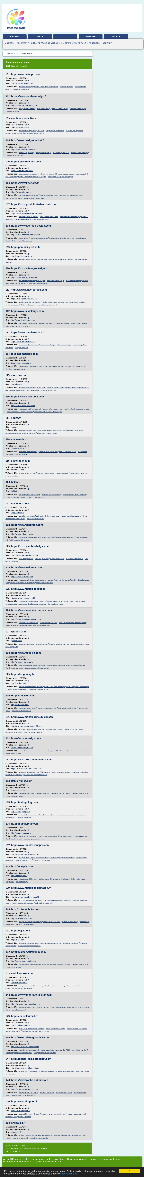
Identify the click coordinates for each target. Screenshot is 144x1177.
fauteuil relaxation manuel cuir (29, 1050)
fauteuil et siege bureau (27, 516)
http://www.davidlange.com (27, 311)
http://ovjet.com (20, 930)
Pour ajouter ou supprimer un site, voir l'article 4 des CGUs (32, 1161)
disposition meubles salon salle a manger (33, 430)
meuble (116, 37)
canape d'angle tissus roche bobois (23, 1095)
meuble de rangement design (65, 323)
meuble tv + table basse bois (28, 195)
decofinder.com (20, 460)
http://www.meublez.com (26, 652)
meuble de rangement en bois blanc (53, 1114)
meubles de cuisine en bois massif (71, 195)
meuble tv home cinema (14, 1138)
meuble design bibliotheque (28, 879)
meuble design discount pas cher (21, 390)
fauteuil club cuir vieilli (19, 1010)
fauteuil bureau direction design (37, 283)
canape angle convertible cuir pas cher (19, 1053)
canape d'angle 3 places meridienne (62, 857)
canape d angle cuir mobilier (48, 836)
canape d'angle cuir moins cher (33, 839)
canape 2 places (19, 369)
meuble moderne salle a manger (22, 903)
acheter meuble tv (41, 259)
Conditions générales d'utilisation (47, 1159)
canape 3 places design (60, 109)
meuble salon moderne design (54, 687)
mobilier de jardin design (70, 922)
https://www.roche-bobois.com (29, 1080)
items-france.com (21, 781)
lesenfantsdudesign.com (26, 738)
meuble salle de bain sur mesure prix (60, 176)
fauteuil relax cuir (35, 1071)
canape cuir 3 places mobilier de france (32, 601)
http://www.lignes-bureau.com (29, 289)
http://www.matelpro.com (26, 74)
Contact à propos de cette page (105, 1159)
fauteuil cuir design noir (70, 943)
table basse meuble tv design (70, 217)
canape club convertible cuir (60, 1007)
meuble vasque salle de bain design (22, 583)
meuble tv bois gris (73, 1114)
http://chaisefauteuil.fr (24, 1016)
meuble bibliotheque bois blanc (29, 1114)
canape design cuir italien (51, 922)
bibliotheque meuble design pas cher (53, 1050)
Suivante (34, 1148)
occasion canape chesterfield (59, 644)
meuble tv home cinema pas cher (73, 1135)
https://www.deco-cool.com (27, 396)
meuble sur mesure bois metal (29, 772)
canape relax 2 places (46, 366)
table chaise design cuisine (57, 430)
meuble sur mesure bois (80, 772)
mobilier (91, 37)
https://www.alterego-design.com (31, 225)
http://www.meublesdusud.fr (28, 588)
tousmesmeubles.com (24, 353)
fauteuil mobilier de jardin (27, 473)
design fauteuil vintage (43, 153)
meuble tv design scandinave (29, 815)
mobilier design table (12, 111)
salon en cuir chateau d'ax (28, 452)
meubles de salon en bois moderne (31, 687)
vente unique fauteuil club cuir (34, 133)
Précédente (25, 1148)
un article (80, 43)
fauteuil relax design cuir (66, 1071)
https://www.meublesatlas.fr (27, 332)
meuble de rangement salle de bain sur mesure (35, 174)
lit (65, 37)
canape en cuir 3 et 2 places (27, 604)
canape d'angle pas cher (44, 583)
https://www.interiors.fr (25, 183)
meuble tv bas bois (24, 1117)
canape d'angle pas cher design (59, 580)
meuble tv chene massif (35, 497)
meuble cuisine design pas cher (45, 390)
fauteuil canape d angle (27, 964)
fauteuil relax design (49, 1071)
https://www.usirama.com (26, 567)
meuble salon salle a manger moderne (20, 412)
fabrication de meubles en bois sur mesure (55, 772)
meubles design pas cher (14, 133)
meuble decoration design (39, 238)
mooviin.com (19, 375)
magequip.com (20, 503)
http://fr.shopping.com (24, 802)
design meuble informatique (55, 130)
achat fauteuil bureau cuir (48, 623)
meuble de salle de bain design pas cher (32, 580)
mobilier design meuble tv (20, 89)
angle (39, 37)
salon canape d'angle (64, 345)
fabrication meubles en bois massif (35, 775)
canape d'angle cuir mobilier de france (60, 601)
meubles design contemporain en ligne (32, 281)
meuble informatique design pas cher (31, 130)
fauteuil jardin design (43, 109)
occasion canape (42, 644)
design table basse (13, 476)
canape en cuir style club (41, 860)
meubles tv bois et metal (27, 708)
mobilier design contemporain (64, 751)
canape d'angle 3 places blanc (34, 198)
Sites (34, 43)
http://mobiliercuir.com (25, 823)
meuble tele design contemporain (29, 946)
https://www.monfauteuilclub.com (31, 994)
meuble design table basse (28, 323)
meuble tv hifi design (26, 86)
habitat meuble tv (55, 259)
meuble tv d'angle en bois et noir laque (77, 409)
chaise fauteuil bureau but (35, 519)
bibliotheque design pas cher (77, 1050)
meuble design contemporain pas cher (32, 387)
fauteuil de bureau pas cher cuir (50, 943)
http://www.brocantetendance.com (31, 759)
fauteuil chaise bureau (12, 1031)
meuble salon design (23, 326)
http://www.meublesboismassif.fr (31, 887)
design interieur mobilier (27, 109)
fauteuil (15, 37)
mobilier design (81, 751)
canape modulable (62, 473)
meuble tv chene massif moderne (74, 494)
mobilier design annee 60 (14, 155)
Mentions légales (20, 1159)
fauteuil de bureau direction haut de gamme (35, 625)
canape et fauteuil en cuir (67, 452)
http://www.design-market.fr (28, 140)
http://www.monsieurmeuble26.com (32, 717)
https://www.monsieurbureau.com (31, 610)
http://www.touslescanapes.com (30, 845)
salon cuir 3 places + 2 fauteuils (70, 836)
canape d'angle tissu (68, 986)
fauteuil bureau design (25, 241)
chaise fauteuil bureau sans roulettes (74, 516)
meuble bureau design (46, 323)
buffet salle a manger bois (44, 903)
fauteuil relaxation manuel (74, 559)
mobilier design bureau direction (29, 302)
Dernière (43, 1148)
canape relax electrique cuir (64, 366)
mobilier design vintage (26, 153)
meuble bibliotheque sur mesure (63, 174)
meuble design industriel (13, 775)
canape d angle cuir (21, 348)
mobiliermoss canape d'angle (22, 988)
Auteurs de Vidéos (48, 43)
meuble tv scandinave (47, 815)
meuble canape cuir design (49, 665)
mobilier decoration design (43, 751)
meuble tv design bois (26, 259)
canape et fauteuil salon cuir (48, 452)
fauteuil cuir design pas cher (28, 943)
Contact (107, 43)
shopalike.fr (18, 1122)
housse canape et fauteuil (65, 815)
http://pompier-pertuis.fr (25, 247)
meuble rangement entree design (77, 687)
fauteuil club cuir (24, 1007)
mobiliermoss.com (22, 973)
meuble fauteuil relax (57, 559)
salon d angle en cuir (26, 559)
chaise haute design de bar (79, 473)
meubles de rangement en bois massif (36, 219)
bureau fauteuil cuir (12, 625)
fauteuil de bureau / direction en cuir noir (72, 623)
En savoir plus (69, 1173)
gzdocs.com (18, 631)
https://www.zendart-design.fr (29, 96)
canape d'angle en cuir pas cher (45, 1053)
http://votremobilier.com (25, 909)
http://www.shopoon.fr (24, 1101)
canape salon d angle (47, 345)
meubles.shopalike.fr (23, 118)
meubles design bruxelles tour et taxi (61, 238)
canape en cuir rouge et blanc (46, 964)
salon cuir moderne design (28, 836)
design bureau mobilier (76, 302)
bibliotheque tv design (68, 879)
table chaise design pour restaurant (48, 516)
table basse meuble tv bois (49, 195)
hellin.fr (15, 482)
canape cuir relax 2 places (28, 366)
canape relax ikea (77, 644)
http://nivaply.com (22, 866)
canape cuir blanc (64, 964)
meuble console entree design (17, 689)
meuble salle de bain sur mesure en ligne (32, 176)
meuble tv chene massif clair (15, 497)
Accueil (9, 43)
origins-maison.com (23, 695)
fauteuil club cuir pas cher (74, 130)
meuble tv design (22, 882)
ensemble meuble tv (66, 86)
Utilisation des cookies (77, 1159)
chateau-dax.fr (19, 439)
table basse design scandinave (44, 537)
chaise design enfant (26, 751)
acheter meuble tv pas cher (28, 1135)
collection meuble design (79, 153)
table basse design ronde (45, 473)
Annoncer (94, 43)
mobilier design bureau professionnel (54, 302)
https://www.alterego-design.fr (29, 268)
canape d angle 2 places (54, 729)
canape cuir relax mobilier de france (51, 604)
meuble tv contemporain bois (21, 711)
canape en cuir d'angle (26, 644)
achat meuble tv (67, 259)
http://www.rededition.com (27, 524)
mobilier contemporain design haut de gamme (20, 305)
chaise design (23, 238)
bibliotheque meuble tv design (47, 433)
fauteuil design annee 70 (61, 153)
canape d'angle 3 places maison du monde (33, 857)
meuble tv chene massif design (29, 494)
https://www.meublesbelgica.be (30, 546)
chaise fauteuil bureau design (29, 345)
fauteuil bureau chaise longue (55, 1028)
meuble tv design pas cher (56, 387)
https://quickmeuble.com (26, 161)
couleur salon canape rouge (52, 409)
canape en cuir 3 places (64, 1092)
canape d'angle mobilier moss (49, 986)
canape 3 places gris (47, 1092)
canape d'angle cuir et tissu (28, 986)
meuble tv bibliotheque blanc (26, 433)
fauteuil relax (23, 1071)
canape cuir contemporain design (30, 922)
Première (15, 1148)
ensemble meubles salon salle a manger (48, 412)
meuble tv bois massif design (51, 494)
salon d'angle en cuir (42, 559)
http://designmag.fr (22, 674)
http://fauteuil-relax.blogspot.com (31, 1058)
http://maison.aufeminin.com (28, 952)
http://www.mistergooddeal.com (30, 1037)
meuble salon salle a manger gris (30, 409)
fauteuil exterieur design (78, 109)
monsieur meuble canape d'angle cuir (31, 729)
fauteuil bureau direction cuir (47, 305)
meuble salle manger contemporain (46, 86)
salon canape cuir (21, 454)
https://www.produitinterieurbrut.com (33, 204)
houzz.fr (16, 418)
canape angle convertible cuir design (36, 668)
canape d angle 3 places (14, 198)
